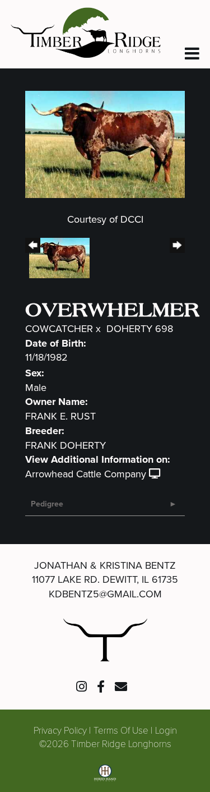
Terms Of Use (121, 730)
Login (166, 730)
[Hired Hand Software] (105, 777)
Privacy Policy (60, 730)
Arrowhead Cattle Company (85, 474)
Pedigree (47, 504)
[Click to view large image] (105, 143)
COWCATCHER (59, 328)
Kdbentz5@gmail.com (105, 594)
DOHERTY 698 (139, 328)
